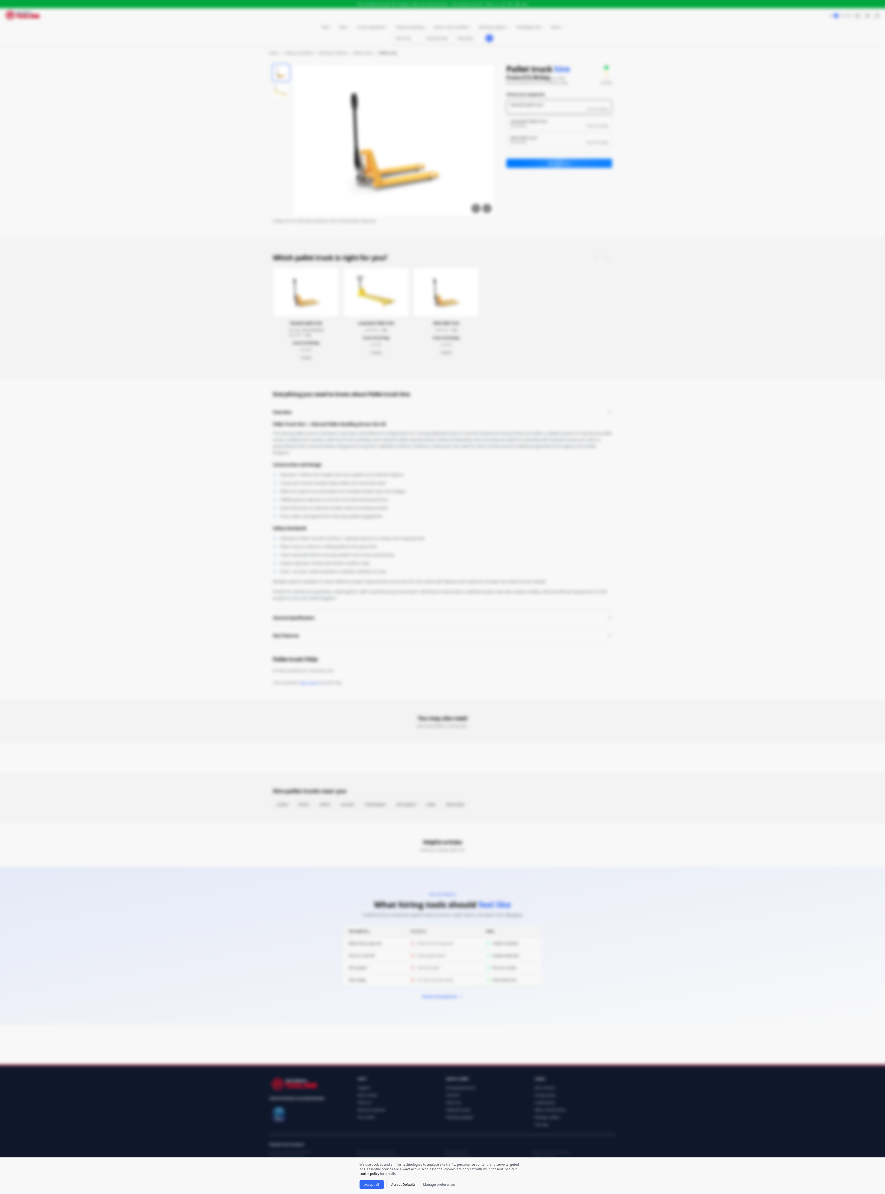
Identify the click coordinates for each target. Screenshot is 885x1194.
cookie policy (369, 1173)
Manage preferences (439, 1184)
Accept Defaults (403, 1184)
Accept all (371, 1184)
